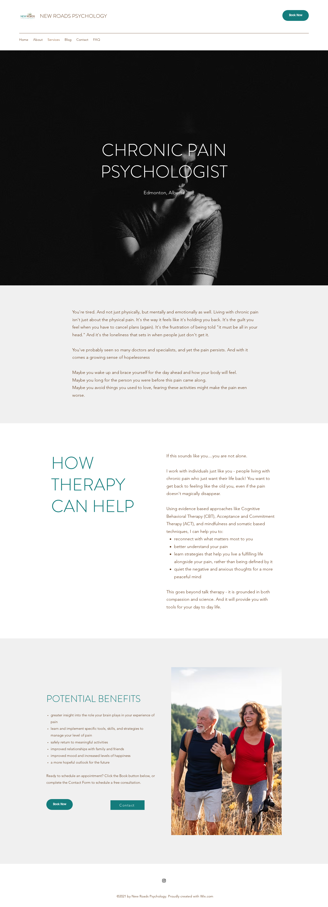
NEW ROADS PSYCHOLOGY (73, 16)
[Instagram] (164, 880)
